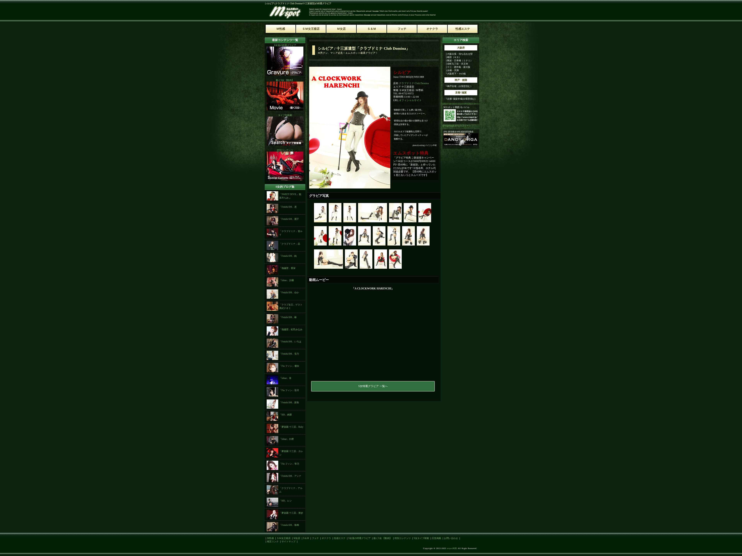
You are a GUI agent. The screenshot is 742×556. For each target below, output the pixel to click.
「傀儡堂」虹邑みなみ (290, 329)
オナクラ (326, 538)
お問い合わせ (451, 538)
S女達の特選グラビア (359, 538)
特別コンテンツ (403, 538)
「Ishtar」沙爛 (286, 280)
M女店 (297, 538)
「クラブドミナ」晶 (289, 243)
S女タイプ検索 (421, 538)
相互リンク (273, 541)
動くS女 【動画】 (383, 538)
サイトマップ (288, 541)
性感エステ (339, 538)
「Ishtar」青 (285, 378)
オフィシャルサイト (410, 100)
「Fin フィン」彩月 (289, 390)
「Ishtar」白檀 (286, 439)
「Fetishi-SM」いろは (290, 341)
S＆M (306, 538)
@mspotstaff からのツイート (456, 125)
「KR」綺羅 (285, 414)
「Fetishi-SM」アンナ (290, 476)
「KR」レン (285, 500)
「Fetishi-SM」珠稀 (289, 525)
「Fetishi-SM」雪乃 (289, 353)
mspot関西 (452, 548)
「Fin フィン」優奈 (289, 366)
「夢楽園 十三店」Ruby (291, 427)
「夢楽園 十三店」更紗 (291, 513)
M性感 (270, 538)
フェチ (315, 538)
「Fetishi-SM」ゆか (289, 292)
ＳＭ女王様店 (284, 538)
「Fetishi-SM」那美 (289, 402)
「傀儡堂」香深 (287, 268)
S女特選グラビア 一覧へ (373, 386)
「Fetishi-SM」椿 (288, 317)
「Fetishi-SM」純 (288, 256)
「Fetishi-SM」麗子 (289, 219)
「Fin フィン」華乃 (289, 463)
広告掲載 (436, 538)
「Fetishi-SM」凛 (288, 207)
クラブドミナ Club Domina (414, 83)
